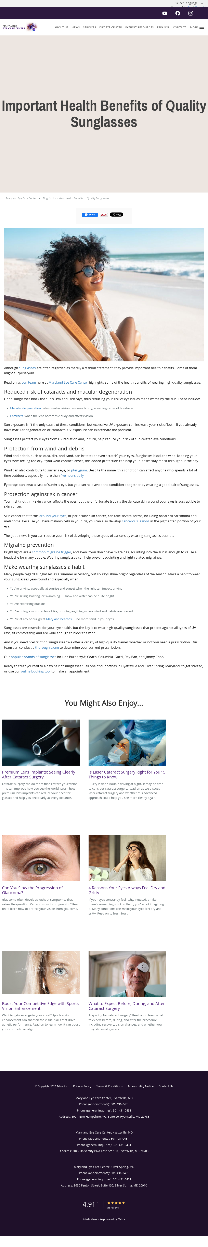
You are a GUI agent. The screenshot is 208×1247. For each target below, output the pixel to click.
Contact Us (166, 1086)
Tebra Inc (62, 1086)
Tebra (121, 1219)
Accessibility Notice (141, 1086)
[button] (201, 27)
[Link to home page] (19, 27)
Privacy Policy (82, 1086)
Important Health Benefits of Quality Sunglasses (81, 198)
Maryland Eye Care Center (21, 198)
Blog (45, 198)
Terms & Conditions (109, 1086)
